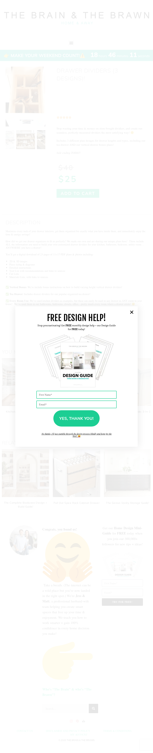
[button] (131, 312)
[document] (76, 376)
